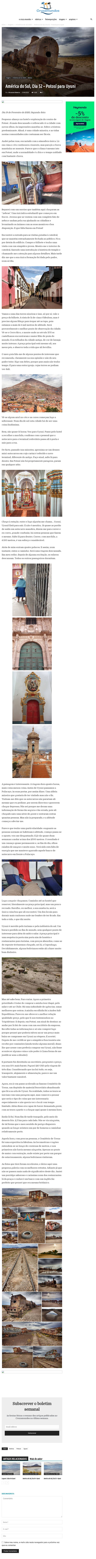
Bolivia (30, 78)
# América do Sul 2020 (24, 25)
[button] (91, 19)
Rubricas (38, 19)
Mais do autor (36, 1458)
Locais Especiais (7, 1474)
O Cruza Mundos (25, 19)
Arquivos (72, 19)
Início (4, 25)
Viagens (62, 19)
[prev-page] (3, 1482)
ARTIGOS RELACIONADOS (15, 1458)
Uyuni (26, 1449)
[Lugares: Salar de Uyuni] (11, 1468)
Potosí (19, 1449)
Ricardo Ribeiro (14, 92)
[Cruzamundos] (48, 8)
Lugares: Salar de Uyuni (8, 1478)
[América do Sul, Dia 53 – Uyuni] (53, 1468)
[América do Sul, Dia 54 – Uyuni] (32, 1468)
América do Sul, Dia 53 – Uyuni (52, 1478)
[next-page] (7, 1482)
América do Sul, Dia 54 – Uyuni (31, 1478)
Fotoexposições (51, 19)
